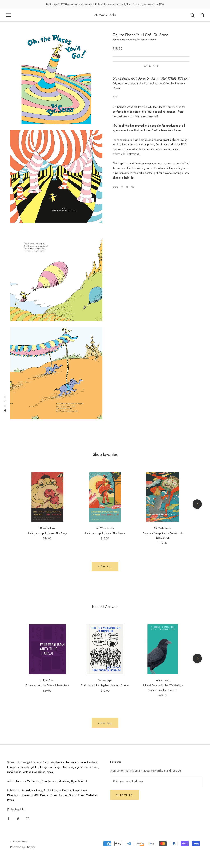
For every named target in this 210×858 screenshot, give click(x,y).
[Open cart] (202, 15)
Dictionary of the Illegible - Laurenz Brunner (105, 685)
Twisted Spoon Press (71, 795)
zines (50, 772)
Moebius (64, 781)
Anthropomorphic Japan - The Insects (104, 533)
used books (14, 772)
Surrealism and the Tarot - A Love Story (47, 685)
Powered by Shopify (22, 847)
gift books (37, 767)
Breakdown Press (31, 790)
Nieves (25, 795)
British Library (52, 790)
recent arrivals (88, 762)
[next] (197, 504)
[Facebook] (122, 187)
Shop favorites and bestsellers (61, 762)
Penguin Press (48, 795)
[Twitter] (127, 187)
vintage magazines (34, 772)
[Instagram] (27, 818)
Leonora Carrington (28, 781)
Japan (81, 767)
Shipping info (16, 809)
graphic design (66, 767)
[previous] (12, 504)
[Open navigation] (8, 15)
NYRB (35, 795)
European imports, (18, 767)
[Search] (193, 15)
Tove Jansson (49, 781)
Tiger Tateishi (79, 781)
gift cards (50, 767)
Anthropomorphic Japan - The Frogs (47, 533)
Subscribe (124, 795)
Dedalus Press (70, 790)
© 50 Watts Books (18, 841)
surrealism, (92, 767)
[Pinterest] (132, 187)
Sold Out (151, 66)
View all (105, 566)
